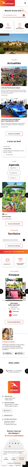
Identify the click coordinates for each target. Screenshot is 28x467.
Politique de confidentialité (14, 463)
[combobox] (14, 15)
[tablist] (4, 51)
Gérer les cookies (21, 458)
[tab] (3, 51)
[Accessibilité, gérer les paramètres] (25, 3)
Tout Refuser (13, 458)
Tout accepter (6, 458)
